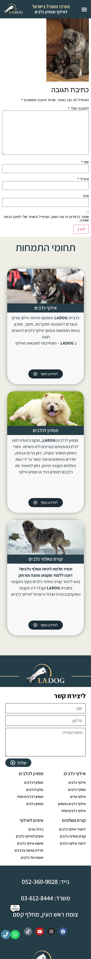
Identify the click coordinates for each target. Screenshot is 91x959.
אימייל (83, 179)
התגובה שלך (78, 108)
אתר (86, 196)
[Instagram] (51, 931)
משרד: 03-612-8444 (45, 898)
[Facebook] (63, 931)
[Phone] (5, 934)
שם (85, 162)
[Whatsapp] (15, 934)
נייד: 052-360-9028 (45, 881)
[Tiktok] (28, 931)
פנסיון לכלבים (45, 430)
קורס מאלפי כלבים (46, 559)
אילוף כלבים (45, 308)
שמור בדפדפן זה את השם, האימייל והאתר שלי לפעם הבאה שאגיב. (46, 218)
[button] (84, 9)
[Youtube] (40, 931)
